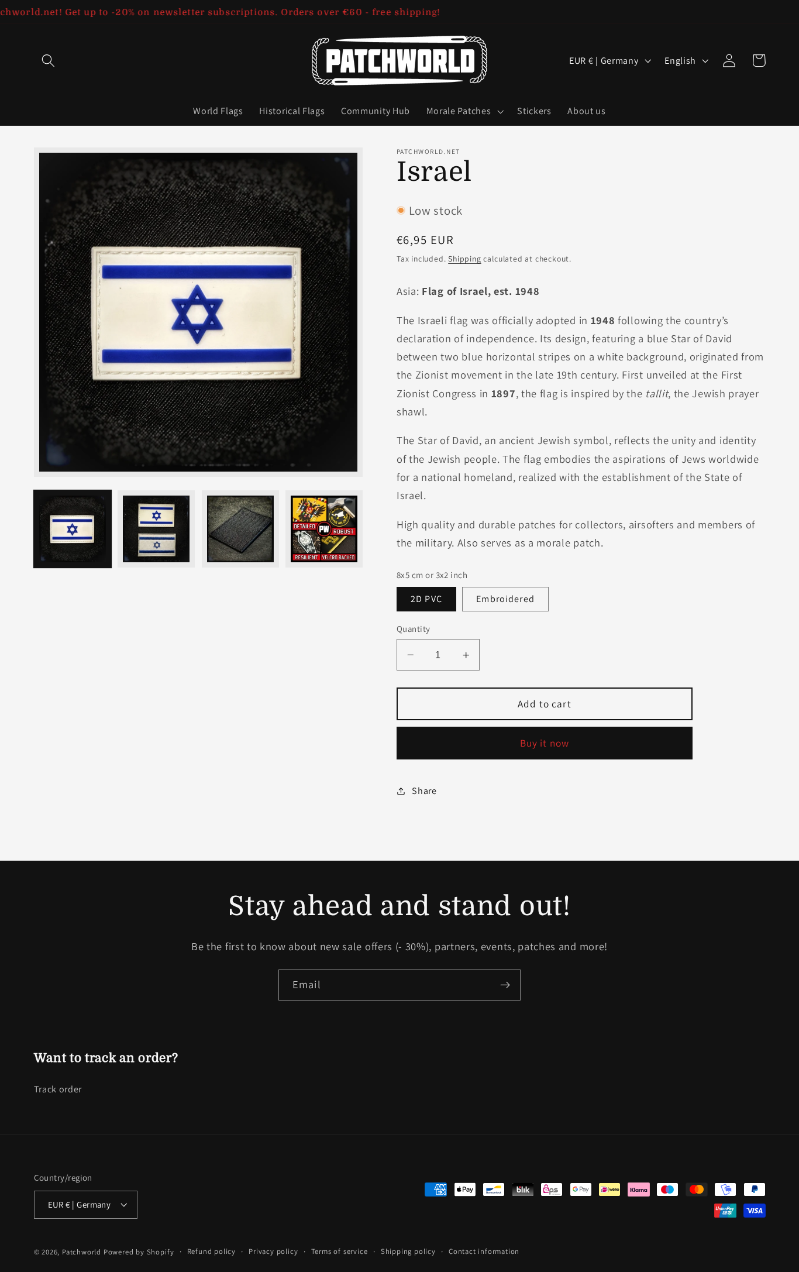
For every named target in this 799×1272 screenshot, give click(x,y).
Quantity (414, 628)
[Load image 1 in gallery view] (72, 529)
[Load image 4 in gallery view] (240, 529)
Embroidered (505, 599)
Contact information (484, 1251)
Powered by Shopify (139, 1252)
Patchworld (81, 1252)
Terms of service (339, 1251)
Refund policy (211, 1251)
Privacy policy (273, 1251)
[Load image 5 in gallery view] (324, 529)
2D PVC (426, 599)
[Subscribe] (505, 985)
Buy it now (545, 743)
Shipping (464, 258)
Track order (58, 1089)
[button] (49, 60)
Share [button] (424, 791)
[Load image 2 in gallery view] (156, 529)
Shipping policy (408, 1251)
